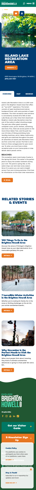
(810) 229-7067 (10, 79)
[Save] (16, 13)
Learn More (21, 456)
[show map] (22, 13)
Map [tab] (18, 94)
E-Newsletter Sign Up (17, 438)
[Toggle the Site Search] (24, 3)
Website (10, 67)
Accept (9, 460)
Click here (30, 170)
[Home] (9, 3)
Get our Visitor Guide (17, 427)
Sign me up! (10, 483)
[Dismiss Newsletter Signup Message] (31, 469)
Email (8, 180)
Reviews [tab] (29, 94)
